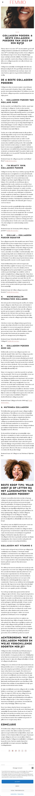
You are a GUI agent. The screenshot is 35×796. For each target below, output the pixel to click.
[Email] (25, 750)
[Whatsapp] (22, 750)
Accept (17, 782)
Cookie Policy (14, 794)
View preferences (17, 790)
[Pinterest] (19, 750)
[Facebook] (9, 750)
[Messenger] (12, 750)
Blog (17, 32)
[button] (32, 768)
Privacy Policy (21, 794)
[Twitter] (16, 750)
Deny (17, 786)
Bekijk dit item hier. (11, 161)
